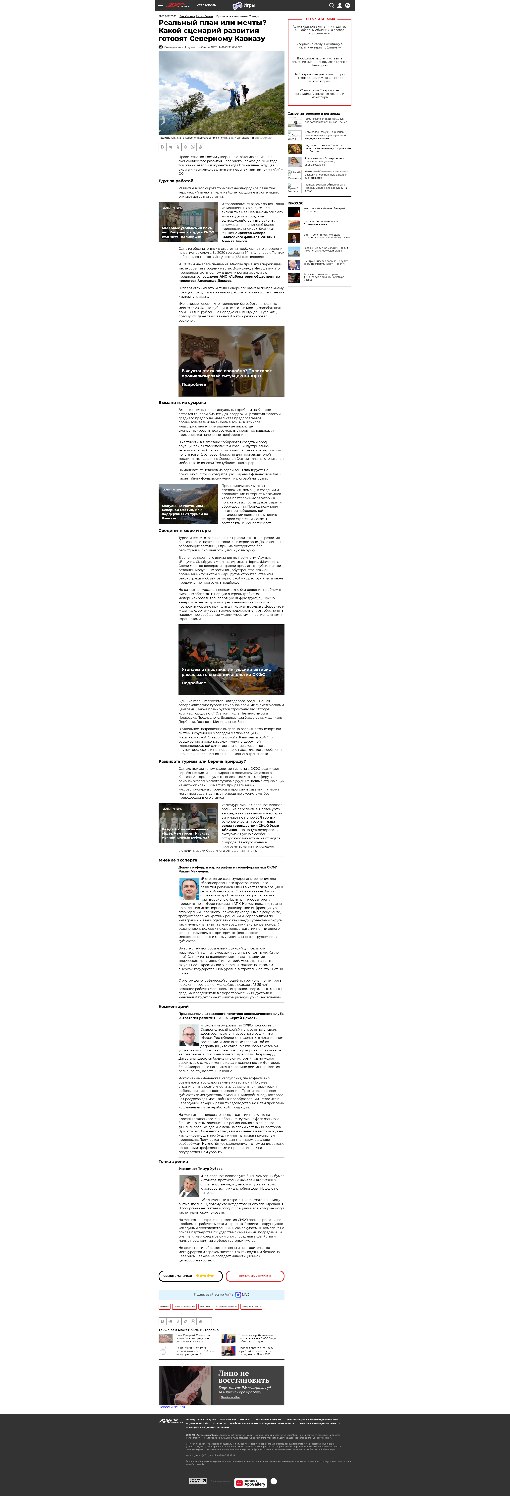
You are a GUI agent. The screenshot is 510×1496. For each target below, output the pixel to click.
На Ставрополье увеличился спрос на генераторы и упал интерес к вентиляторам (320, 78)
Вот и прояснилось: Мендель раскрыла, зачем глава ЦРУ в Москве (327, 236)
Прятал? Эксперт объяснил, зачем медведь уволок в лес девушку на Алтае (326, 187)
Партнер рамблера (220, 1481)
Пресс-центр (228, 1419)
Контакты (219, 1423)
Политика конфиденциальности (319, 1423)
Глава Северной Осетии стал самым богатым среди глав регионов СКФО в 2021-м (193, 1338)
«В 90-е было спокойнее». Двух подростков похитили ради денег (326, 120)
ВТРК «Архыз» (263, 137)
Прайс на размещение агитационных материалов (262, 1423)
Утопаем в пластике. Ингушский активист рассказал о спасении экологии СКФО (227, 672)
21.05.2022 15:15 (167, 16)
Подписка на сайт (197, 1423)
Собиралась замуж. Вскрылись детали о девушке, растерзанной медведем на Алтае (325, 135)
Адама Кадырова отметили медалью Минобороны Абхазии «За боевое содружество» (319, 30)
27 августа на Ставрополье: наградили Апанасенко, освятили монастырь (319, 94)
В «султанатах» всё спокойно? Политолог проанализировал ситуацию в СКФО (227, 373)
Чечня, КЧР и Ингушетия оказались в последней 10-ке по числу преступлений (196, 1351)
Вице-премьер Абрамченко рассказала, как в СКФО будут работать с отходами (257, 1338)
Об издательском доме (201, 1419)
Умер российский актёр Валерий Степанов (324, 210)
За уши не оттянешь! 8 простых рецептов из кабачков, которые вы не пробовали (328, 148)
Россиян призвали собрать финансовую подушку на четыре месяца (324, 277)
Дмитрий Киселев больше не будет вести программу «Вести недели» (326, 262)
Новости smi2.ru (172, 1407)
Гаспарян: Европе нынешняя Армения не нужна (321, 223)
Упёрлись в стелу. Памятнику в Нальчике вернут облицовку (319, 45)
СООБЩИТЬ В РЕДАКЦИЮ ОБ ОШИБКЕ (208, 1427)
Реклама (245, 1419)
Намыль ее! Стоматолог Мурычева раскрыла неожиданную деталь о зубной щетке (326, 174)
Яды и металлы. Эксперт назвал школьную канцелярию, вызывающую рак (324, 161)
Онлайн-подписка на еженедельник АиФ (312, 1419)
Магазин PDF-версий (268, 1419)
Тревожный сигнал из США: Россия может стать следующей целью (326, 249)
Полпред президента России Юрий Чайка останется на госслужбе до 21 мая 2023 (257, 1351)
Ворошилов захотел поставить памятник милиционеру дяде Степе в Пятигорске (319, 62)
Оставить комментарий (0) (255, 1276)
